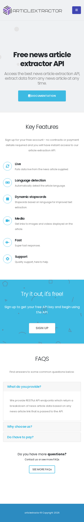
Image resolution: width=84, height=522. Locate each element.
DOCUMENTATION (43, 96)
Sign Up (42, 328)
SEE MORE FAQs (42, 469)
